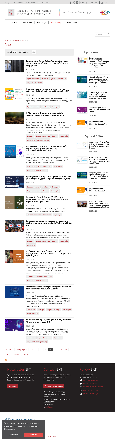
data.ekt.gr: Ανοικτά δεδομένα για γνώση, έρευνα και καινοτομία (98, 123)
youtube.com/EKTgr (90, 394)
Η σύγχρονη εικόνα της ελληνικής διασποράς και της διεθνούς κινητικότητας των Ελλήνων (99, 160)
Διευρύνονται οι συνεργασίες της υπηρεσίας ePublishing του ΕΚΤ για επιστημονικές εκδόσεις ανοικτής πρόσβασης (99, 63)
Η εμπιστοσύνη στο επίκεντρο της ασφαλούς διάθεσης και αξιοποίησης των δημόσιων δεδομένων (99, 204)
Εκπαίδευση (45, 107)
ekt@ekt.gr (49, 407)
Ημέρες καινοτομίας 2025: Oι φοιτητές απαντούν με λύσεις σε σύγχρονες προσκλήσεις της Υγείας (48, 177)
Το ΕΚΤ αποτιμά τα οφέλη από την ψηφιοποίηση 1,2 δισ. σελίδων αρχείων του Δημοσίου (99, 145)
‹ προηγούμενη (21, 349)
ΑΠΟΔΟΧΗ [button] (33, 435)
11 (55, 349)
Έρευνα (52, 79)
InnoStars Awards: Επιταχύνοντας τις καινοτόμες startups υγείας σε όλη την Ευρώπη (48, 287)
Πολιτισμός (31, 276)
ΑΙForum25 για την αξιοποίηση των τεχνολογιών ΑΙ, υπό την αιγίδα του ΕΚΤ (48, 321)
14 (7, 354)
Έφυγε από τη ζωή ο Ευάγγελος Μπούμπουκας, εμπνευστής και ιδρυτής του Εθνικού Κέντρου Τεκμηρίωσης (47, 63)
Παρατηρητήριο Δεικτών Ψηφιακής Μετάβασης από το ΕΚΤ (99, 109)
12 (61, 349)
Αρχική (7, 40)
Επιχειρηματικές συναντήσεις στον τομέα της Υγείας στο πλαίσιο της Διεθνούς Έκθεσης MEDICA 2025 (49, 223)
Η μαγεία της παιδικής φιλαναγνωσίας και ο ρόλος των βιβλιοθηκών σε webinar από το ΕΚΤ (47, 90)
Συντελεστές (51, 436)
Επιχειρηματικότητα (43, 136)
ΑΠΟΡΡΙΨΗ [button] (13, 435)
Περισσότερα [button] (9, 429)
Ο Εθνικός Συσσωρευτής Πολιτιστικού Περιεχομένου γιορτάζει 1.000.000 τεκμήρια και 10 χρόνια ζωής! (49, 253)
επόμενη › (16, 354)
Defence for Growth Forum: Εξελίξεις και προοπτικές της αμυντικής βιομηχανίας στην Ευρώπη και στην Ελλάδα (47, 199)
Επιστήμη (44, 79)
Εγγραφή (12, 386)
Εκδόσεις (41, 22)
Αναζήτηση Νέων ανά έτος (19, 52)
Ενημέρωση (56, 22)
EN (96, 3)
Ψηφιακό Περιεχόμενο (34, 83)
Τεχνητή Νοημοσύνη (44, 166)
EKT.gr (7, 2)
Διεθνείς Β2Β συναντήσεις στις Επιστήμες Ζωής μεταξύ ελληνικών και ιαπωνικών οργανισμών (99, 95)
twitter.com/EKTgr (90, 383)
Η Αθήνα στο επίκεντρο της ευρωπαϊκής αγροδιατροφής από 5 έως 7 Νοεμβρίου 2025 (46, 114)
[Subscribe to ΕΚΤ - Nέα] (39, 360)
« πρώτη (9, 349)
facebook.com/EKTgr (91, 380)
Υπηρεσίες (27, 22)
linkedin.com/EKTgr (90, 390)
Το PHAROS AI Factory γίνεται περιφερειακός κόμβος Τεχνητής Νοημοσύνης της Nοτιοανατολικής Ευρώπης (46, 148)
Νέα (23, 40)
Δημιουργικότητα (33, 79)
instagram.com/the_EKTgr (93, 387)
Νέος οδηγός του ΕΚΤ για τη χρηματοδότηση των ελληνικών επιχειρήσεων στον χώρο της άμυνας (98, 80)
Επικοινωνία (73, 22)
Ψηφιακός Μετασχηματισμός (37, 170)
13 (66, 349)
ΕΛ (92, 3)
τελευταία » (28, 354)
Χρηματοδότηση (43, 140)
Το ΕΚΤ (14, 22)
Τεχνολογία (31, 140)
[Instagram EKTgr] (77, 2)
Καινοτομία (62, 79)
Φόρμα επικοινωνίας (54, 386)
